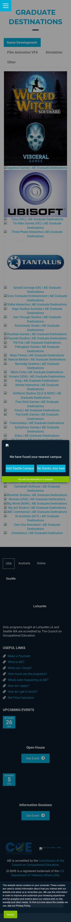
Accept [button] (10, 914)
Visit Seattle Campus (20, 468)
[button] (5, 5)
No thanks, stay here (51, 468)
